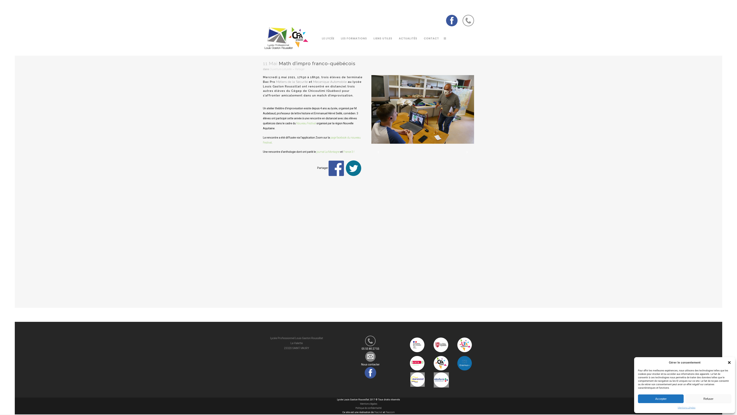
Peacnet (378, 412)
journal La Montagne (328, 151)
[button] (729, 362)
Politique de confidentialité (368, 408)
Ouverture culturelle (281, 69)
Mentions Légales (686, 407)
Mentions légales (368, 404)
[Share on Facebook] (336, 168)
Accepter (661, 398)
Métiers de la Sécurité (292, 82)
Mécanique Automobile (330, 82)
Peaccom (390, 412)
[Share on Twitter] (353, 168)
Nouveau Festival (306, 123)
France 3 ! (348, 151)
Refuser (708, 398)
